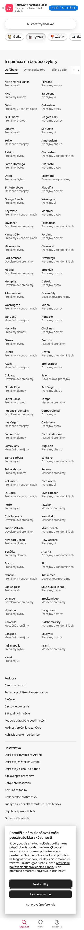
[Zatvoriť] (3, 8)
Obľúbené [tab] (11, 69)
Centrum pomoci (15, 685)
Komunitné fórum (16, 790)
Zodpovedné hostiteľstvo (21, 797)
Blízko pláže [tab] (59, 69)
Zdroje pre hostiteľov (18, 783)
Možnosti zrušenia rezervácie (23, 727)
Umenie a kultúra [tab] (34, 69)
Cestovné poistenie (17, 706)
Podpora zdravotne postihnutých (25, 720)
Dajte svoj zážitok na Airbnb (22, 762)
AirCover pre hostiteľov (19, 776)
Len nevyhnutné (40, 894)
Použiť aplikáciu (63, 8)
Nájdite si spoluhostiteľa (20, 811)
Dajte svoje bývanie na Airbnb (23, 755)
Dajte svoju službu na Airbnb (22, 769)
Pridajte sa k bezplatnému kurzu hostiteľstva (33, 804)
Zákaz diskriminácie (17, 713)
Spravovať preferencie (40, 904)
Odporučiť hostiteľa (17, 818)
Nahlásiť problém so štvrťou (22, 734)
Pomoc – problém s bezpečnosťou (26, 692)
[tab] (14, 37)
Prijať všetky (40, 884)
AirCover (10, 699)
